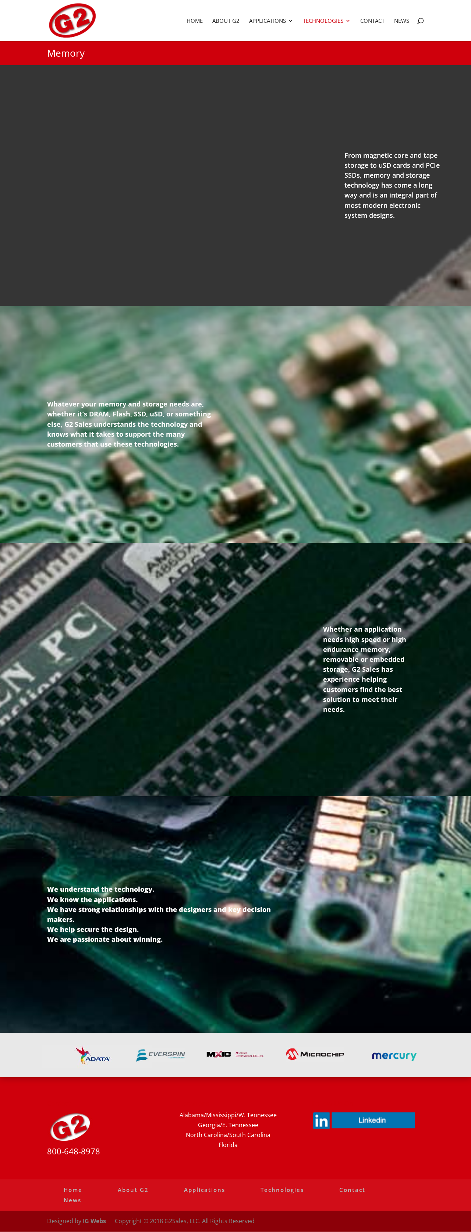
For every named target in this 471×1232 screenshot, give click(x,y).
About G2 (226, 21)
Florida (228, 1145)
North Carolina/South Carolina (228, 1135)
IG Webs (94, 1221)
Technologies (323, 21)
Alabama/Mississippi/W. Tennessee (228, 1115)
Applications (267, 21)
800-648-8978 (73, 1151)
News (401, 21)
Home (195, 21)
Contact (372, 21)
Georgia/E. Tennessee (228, 1125)
